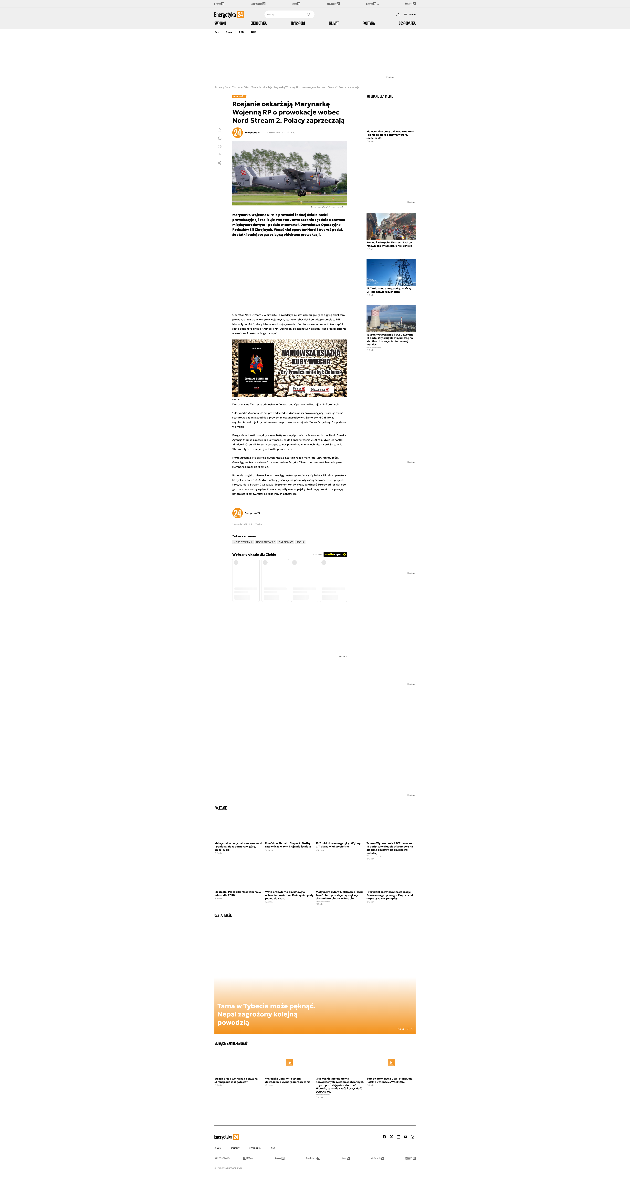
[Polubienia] (220, 130)
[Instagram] (413, 1137)
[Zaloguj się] (398, 14)
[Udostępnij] (220, 163)
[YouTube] (406, 1137)
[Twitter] (391, 1137)
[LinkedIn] (398, 1137)
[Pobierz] (220, 155)
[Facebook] (384, 1137)
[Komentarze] (220, 138)
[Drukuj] (220, 146)
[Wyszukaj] (308, 14)
